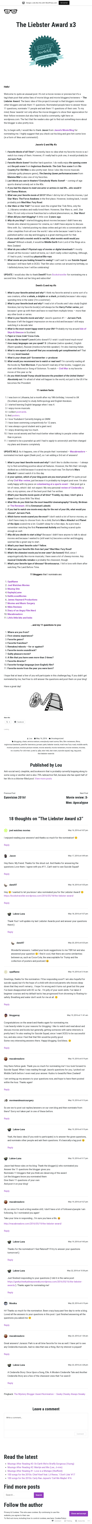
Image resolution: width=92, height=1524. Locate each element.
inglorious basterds (12, 744)
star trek (45, 751)
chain (24, 741)
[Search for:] (19, 1495)
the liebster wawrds (46, 754)
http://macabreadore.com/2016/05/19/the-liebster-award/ (33, 1223)
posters (16, 415)
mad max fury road (68, 744)
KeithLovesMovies (17, 596)
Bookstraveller (59, 274)
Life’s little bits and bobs (20, 617)
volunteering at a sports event (52, 484)
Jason (12, 855)
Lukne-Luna (19, 913)
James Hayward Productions (22, 599)
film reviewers (69, 741)
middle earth (82, 744)
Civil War (63, 368)
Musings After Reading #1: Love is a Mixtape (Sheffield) (35, 1471)
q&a (39, 751)
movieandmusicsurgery (21, 1100)
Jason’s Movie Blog (64, 130)
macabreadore (16, 1058)
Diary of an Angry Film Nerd (22, 610)
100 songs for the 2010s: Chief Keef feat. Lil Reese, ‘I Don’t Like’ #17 (41, 1474)
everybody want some (49, 741)
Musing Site (14, 588)
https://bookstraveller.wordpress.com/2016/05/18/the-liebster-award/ (39, 895)
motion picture (13, 748)
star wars (53, 751)
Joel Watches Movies (19, 585)
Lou (30, 738)
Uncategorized (57, 738)
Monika (13, 1303)
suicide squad (64, 751)
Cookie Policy (60, 1518)
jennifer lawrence (28, 744)
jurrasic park (41, 744)
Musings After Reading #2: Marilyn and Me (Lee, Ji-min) (35, 1467)
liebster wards (53, 744)
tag (71, 751)
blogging (17, 741)
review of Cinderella (71, 487)
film (61, 741)
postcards (21, 412)
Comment (80, 1434)
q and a (34, 751)
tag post (77, 751)
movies (82, 748)
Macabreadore (15, 614)
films (78, 741)
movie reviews (72, 748)
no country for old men (20, 751)
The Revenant (17, 505)
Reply (6, 845)
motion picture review (29, 748)
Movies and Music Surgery (21, 603)
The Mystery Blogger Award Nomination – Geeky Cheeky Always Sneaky (49, 1394)
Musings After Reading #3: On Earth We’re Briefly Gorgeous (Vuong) (41, 1463)
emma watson (33, 741)
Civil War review (22, 480)
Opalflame (13, 581)
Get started (64, 3)
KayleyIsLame (15, 592)
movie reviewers (58, 748)
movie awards (45, 748)
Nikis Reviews (15, 607)
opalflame (14, 971)
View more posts (43, 778)
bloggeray (14, 1015)
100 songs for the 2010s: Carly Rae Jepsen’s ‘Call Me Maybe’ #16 (40, 1478)
